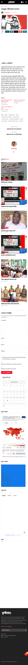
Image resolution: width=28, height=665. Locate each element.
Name (3, 338)
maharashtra (16, 116)
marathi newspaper (14, 119)
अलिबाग (3, 203)
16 (23, 394)
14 (17, 394)
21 (17, 397)
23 (23, 397)
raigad (21, 121)
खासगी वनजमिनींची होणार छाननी (8, 255)
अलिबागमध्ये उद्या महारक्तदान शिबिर (9, 206)
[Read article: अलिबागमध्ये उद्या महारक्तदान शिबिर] (14, 195)
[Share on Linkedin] (25, 32)
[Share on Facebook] (12, 32)
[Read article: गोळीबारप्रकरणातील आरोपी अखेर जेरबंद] (14, 293)
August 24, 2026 (5, 184)
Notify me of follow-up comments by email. (11, 364)
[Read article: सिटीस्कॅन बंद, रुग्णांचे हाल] (14, 171)
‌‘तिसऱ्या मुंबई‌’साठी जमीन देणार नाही (8, 279)
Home (2, 6)
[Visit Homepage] (11, 2)
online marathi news (13, 121)
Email (3, 344)
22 (20, 397)
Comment (4, 320)
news (21, 119)
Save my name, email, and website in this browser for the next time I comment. (14, 358)
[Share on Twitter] (16, 32)
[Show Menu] (1, 2)
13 (14, 394)
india (17, 114)
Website (3, 351)
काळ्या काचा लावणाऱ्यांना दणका (19, 100)
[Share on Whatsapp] (7, 32)
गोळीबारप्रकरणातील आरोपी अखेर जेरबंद (10, 303)
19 (10, 397)
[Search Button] (26, 2)
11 (7, 394)
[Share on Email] (20, 32)
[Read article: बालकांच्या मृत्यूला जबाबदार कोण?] (14, 220)
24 (4, 400)
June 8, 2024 (14, 12)
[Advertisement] (14, 48)
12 (10, 394)
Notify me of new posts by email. (8, 368)
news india (4, 121)
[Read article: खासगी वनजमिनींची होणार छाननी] (14, 244)
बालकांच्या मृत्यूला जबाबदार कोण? (8, 231)
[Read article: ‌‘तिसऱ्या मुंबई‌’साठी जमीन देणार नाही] (14, 268)
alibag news (11, 114)
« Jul (4, 405)
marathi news (5, 119)
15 (20, 394)
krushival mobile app (6, 116)
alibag (6, 6)
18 (7, 397)
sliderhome (5, 179)
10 (4, 394)
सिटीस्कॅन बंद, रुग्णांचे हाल (6, 182)
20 (14, 397)
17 (4, 397)
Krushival (7, 12)
